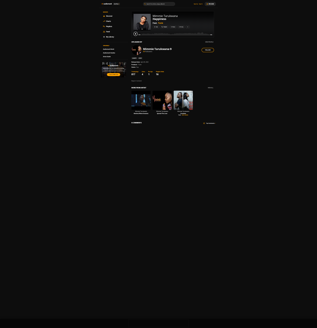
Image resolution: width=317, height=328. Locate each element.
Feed (108, 32)
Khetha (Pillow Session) (141, 113)
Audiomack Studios (109, 53)
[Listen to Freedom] (183, 100)
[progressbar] (175, 33)
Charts (108, 21)
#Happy (134, 58)
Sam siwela (185, 115)
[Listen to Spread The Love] (162, 100)
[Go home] (106, 4)
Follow (207, 50)
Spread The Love (162, 113)
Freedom (183, 113)
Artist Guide (107, 56)
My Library (110, 37)
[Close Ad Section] (124, 64)
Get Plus (116, 4)
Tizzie (160, 23)
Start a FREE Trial (113, 74)
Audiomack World (108, 49)
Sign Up (196, 4)
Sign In (201, 4)
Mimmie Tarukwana (156, 49)
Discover (109, 16)
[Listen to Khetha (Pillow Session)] (141, 100)
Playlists (109, 26)
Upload (211, 4)
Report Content (136, 81)
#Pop (140, 58)
